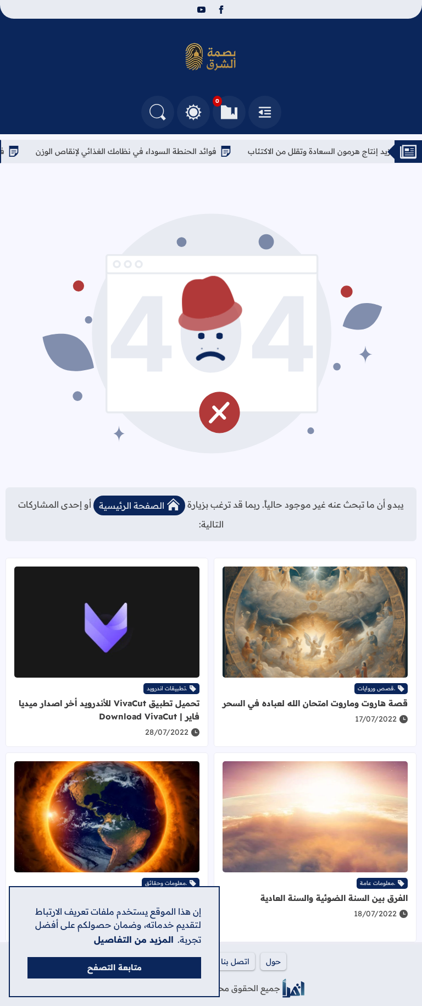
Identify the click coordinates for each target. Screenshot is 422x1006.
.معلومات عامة (377, 883)
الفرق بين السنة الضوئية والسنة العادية (334, 898)
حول (273, 961)
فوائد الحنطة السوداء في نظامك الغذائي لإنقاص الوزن (148, 151)
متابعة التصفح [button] (114, 967)
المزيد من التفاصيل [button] (134, 939)
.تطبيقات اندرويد (167, 688)
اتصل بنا (235, 961)
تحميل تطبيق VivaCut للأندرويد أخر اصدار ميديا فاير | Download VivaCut (109, 710)
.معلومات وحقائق (166, 883)
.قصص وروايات (376, 688)
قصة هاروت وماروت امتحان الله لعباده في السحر (315, 703)
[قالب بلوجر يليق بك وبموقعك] (293, 988)
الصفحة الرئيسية (131, 505)
